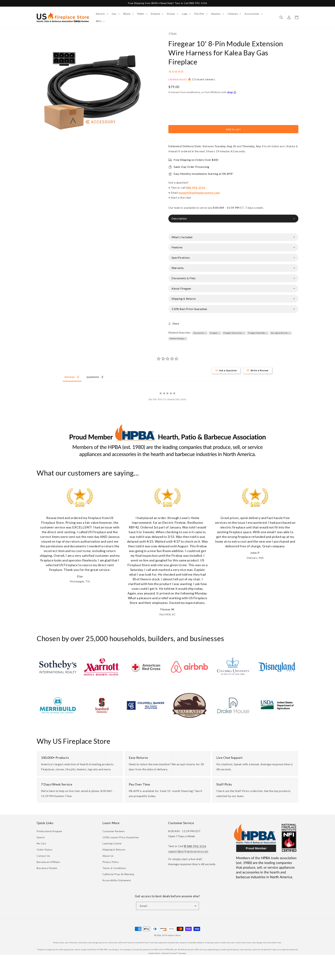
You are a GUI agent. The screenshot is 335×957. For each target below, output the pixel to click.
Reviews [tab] (70, 377)
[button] (102, 13)
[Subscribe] (195, 906)
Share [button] (175, 323)
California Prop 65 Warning (118, 874)
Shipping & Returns (113, 849)
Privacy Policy (110, 861)
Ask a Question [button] (228, 370)
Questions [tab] (93, 377)
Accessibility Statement (116, 880)
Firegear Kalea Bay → (257, 333)
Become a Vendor (47, 868)
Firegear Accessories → (234, 333)
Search (41, 837)
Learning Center (112, 843)
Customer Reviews (113, 831)
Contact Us (43, 855)
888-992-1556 (195, 187)
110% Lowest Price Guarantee (120, 837)
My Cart (41, 843)
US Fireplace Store (171, 935)
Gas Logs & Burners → (281, 333)
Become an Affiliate (48, 861)
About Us (108, 855)
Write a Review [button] (260, 370)
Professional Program (49, 831)
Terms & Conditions (114, 868)
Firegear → (215, 333)
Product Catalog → (178, 338)
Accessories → (199, 333)
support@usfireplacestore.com (199, 192)
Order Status (44, 849)
